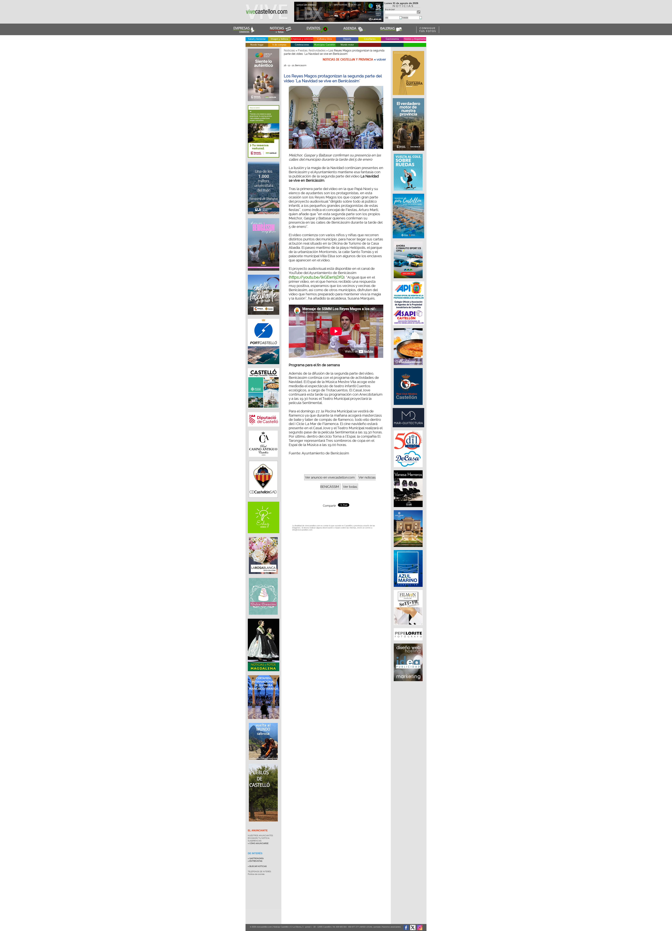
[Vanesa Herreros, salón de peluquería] (408, 508)
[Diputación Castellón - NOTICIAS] (263, 429)
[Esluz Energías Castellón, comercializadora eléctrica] (263, 535)
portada (377, 927)
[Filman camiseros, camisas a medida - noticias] (408, 626)
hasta (405, 17)
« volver (380, 59)
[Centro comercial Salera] (408, 192)
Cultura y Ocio (324, 39)
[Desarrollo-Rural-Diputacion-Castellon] (409, 152)
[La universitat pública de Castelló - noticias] (263, 216)
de (386, 17)
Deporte (347, 39)
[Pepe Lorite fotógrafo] (408, 642)
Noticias (289, 50)
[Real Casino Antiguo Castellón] (263, 459)
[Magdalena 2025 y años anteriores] (263, 673)
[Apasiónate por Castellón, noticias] (409, 240)
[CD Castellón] (263, 500)
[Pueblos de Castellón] (263, 824)
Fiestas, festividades (312, 50)
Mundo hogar (256, 44)
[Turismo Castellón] (263, 410)
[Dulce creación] (263, 617)
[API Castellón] (409, 326)
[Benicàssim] (263, 273)
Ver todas (350, 487)
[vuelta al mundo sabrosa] (263, 762)
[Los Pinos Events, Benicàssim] (408, 548)
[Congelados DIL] (408, 469)
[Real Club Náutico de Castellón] (408, 406)
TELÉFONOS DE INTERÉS (259, 871)
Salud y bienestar (257, 39)
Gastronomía (392, 39)
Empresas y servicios (302, 39)
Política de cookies (256, 874)
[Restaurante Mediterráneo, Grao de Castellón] (408, 366)
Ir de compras (279, 44)
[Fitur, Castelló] (263, 317)
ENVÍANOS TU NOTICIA (258, 838)
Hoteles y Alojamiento (415, 39)
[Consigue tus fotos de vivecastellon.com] (428, 32)
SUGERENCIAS (254, 841)
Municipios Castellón (324, 44)
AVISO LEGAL (366, 927)
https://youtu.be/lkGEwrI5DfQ (317, 277)
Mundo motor (347, 44)
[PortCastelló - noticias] (263, 366)
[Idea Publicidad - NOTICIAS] (408, 682)
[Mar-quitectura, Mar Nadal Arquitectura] (409, 429)
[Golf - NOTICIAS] (263, 160)
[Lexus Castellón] (339, 21)
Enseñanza (369, 39)
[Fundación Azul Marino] (408, 588)
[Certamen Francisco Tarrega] (409, 96)
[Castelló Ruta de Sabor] (263, 103)
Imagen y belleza (279, 39)
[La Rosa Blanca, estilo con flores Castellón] (263, 576)
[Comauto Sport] (408, 280)
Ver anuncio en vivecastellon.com (330, 477)
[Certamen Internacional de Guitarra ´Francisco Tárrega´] (263, 721)
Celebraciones (302, 44)
